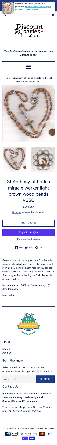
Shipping (16, 212)
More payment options (28, 239)
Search (6, 349)
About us (7, 352)
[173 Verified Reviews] (28, 336)
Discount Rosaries (27, 428)
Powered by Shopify (45, 428)
